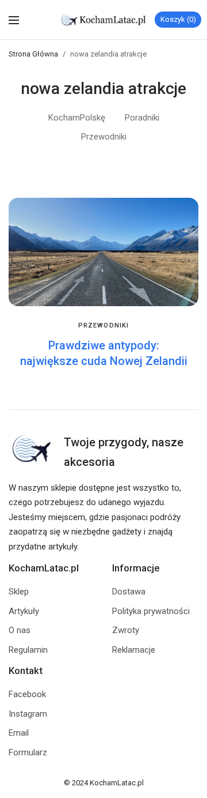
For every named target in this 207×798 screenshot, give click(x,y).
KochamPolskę (76, 117)
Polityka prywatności (151, 611)
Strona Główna (33, 54)
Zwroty (125, 630)
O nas (19, 630)
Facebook (27, 694)
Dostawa (128, 591)
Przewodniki (103, 136)
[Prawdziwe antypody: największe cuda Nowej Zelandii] (103, 252)
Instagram (28, 714)
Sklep (19, 591)
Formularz (28, 752)
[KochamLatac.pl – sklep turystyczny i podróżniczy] (104, 19)
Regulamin (28, 650)
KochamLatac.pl (117, 782)
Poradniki (142, 117)
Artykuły (24, 611)
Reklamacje (133, 650)
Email (19, 733)
